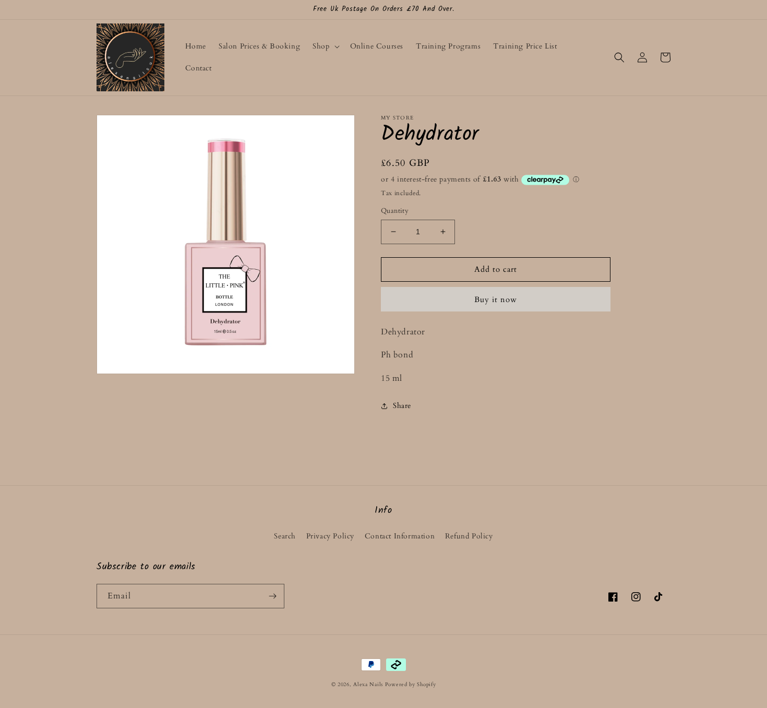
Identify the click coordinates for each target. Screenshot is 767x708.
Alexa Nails (368, 684)
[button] (324, 46)
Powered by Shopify (410, 684)
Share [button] (402, 406)
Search (285, 536)
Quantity (395, 210)
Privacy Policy (330, 536)
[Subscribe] (272, 596)
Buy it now (495, 299)
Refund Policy (469, 536)
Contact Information (400, 536)
